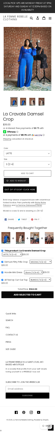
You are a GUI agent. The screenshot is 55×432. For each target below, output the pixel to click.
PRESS (8, 342)
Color (6, 148)
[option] (14, 102)
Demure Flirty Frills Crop (16, 262)
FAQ (8, 327)
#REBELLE (27, 371)
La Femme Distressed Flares (29, 205)
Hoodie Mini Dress (13, 272)
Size (5, 159)
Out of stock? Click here (20, 189)
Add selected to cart (27, 294)
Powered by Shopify (41, 420)
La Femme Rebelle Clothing (15, 18)
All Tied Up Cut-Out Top (16, 280)
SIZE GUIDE (11, 349)
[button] (27, 135)
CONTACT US (12, 334)
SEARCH (9, 320)
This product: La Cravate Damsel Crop (25, 251)
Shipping (7, 139)
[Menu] (50, 18)
